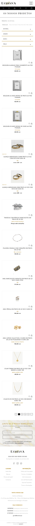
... (31, 414)
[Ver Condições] (19, 443)
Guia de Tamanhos (27, 482)
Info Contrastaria (26, 477)
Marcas (8, 474)
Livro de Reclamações (26, 480)
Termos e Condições (26, 474)
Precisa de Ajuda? (8, 477)
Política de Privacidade (27, 471)
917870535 (10, 513)
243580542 (10, 508)
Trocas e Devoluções (26, 485)
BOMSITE (21, 524)
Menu (31, 3)
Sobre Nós (8, 471)
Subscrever (17, 437)
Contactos (8, 480)
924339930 (10, 511)
